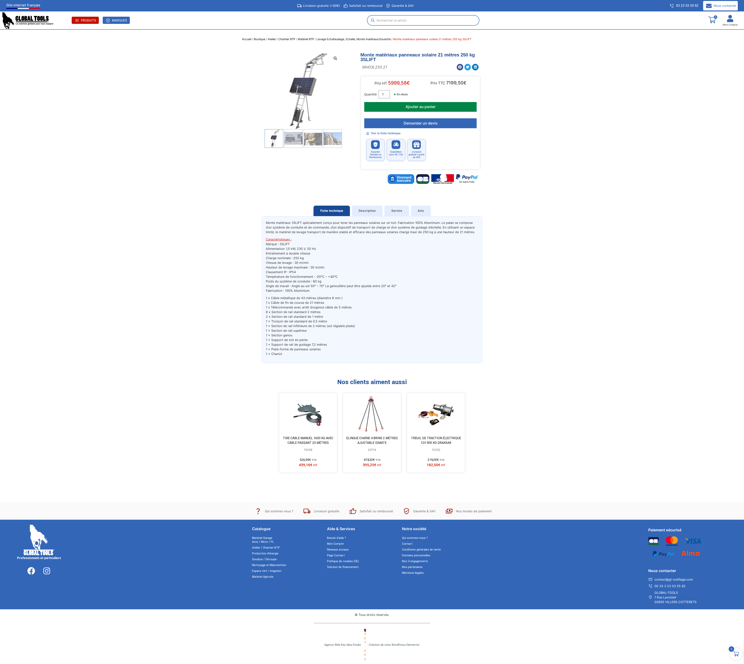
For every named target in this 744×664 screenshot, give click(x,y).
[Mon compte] (730, 18)
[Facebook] (31, 571)
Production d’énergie (265, 553)
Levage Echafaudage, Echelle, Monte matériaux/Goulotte (354, 39)
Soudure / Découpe (264, 559)
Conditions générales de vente (421, 549)
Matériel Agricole (262, 576)
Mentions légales (413, 573)
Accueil (246, 39)
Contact (407, 543)
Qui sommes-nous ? (415, 538)
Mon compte (730, 24)
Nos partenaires (412, 567)
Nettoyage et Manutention (269, 565)
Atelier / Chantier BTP (281, 39)
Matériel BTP (306, 39)
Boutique (259, 39)
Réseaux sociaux (338, 549)
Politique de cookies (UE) (343, 561)
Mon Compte (335, 543)
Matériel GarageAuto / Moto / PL (263, 540)
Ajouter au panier (421, 106)
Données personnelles (416, 555)
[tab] (331, 211)
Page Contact (336, 555)
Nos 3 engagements (415, 561)
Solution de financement (343, 567)
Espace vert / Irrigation (266, 571)
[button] (335, 58)
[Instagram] (46, 571)
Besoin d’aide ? (336, 538)
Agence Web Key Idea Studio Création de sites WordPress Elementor (372, 645)
